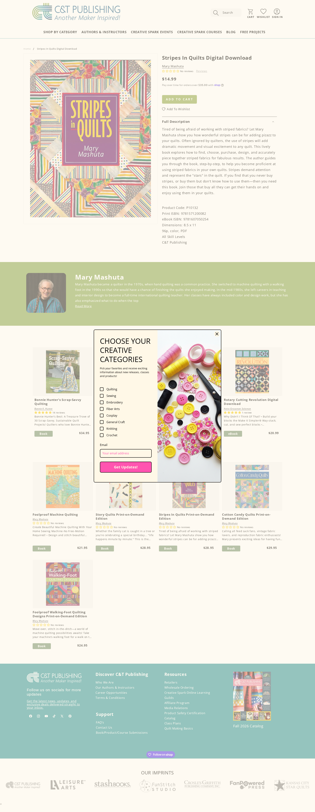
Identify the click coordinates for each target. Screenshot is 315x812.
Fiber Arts (113, 409)
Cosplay (111, 415)
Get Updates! (126, 467)
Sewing (111, 396)
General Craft (115, 422)
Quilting (111, 389)
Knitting (111, 428)
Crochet (111, 435)
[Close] (217, 334)
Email (103, 445)
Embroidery (114, 402)
